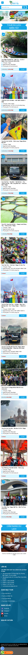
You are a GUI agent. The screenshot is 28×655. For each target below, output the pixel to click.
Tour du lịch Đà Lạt (6, 593)
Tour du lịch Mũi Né (6, 598)
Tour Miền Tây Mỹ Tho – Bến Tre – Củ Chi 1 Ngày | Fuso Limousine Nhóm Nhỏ (13, 60)
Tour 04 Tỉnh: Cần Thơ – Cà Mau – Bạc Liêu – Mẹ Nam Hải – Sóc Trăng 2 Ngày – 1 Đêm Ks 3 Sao (13, 306)
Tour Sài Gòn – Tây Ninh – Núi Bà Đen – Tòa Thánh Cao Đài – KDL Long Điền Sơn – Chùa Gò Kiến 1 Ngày (14, 183)
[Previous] (2, 547)
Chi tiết (22, 69)
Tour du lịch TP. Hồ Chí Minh (8, 601)
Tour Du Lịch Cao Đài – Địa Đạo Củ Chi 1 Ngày (13, 428)
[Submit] (24, 7)
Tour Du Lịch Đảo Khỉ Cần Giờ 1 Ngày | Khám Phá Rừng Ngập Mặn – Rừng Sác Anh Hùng (13, 347)
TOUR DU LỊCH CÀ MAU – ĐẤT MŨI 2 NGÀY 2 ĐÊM (13, 101)
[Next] (26, 547)
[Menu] (2, 2)
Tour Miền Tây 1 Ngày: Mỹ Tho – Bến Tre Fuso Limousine (13, 507)
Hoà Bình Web (15, 645)
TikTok (5, 616)
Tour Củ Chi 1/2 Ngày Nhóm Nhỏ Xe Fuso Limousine (12, 388)
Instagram (6, 611)
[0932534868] (2, 652)
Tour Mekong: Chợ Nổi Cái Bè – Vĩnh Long (12, 467)
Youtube (6, 613)
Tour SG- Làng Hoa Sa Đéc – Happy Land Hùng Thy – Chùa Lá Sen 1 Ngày (13, 225)
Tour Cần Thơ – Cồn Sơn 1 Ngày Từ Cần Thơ (13, 265)
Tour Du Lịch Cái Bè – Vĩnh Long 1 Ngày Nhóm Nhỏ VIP (13, 142)
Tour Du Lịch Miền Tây (7, 596)
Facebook (6, 608)
